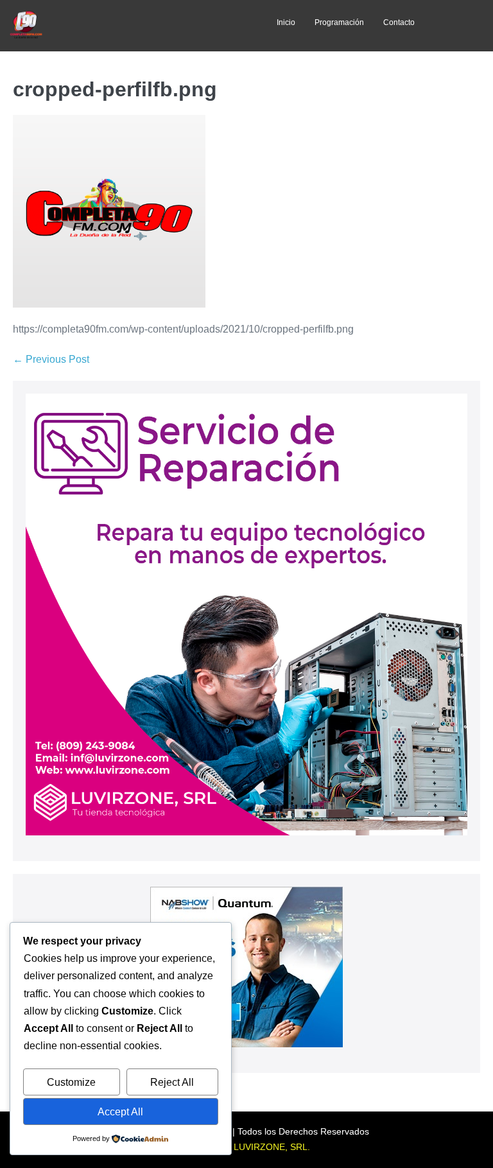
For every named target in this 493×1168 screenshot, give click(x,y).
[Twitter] (140, 25)
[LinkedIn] (168, 25)
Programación (339, 22)
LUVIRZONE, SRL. (272, 1147)
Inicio (286, 22)
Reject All (172, 1082)
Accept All (120, 1111)
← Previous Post (51, 359)
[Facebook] (111, 25)
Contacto (399, 22)
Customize (71, 1082)
